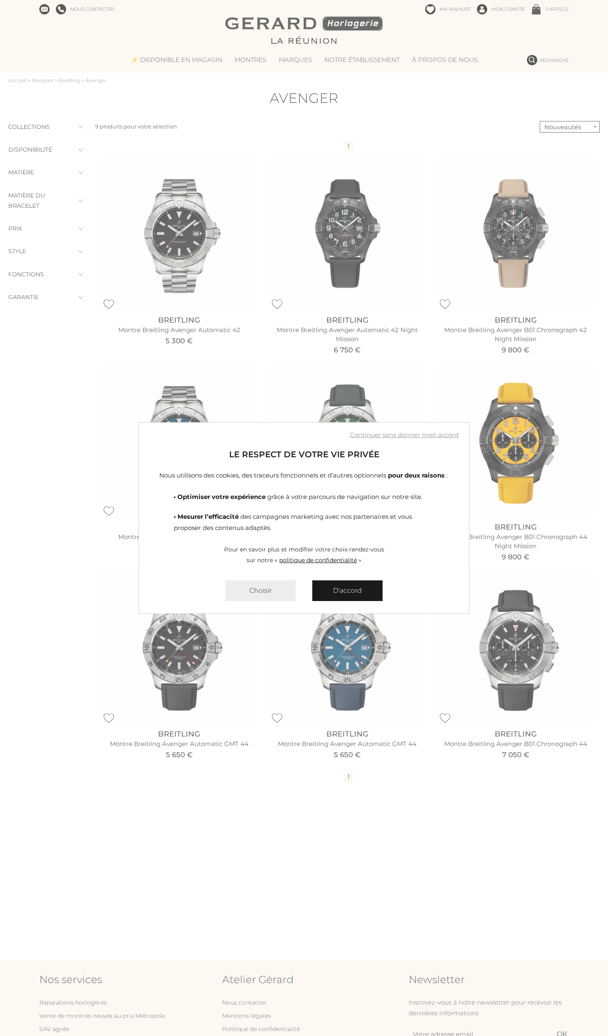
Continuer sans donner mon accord (404, 435)
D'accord (347, 590)
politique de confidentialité (318, 560)
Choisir (260, 590)
